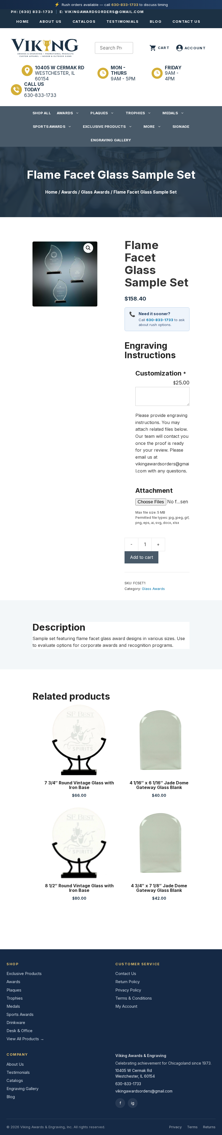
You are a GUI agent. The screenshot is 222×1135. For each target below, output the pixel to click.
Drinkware (15, 1022)
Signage (180, 126)
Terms (192, 1127)
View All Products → (25, 1038)
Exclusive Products (104, 126)
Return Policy (127, 981)
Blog (156, 21)
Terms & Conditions (133, 998)
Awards (65, 113)
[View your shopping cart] (159, 48)
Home (22, 21)
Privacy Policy (128, 990)
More (149, 126)
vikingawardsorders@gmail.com (104, 11)
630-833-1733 (124, 4)
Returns (209, 1127)
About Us (50, 21)
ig (132, 1103)
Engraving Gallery (111, 140)
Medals (170, 113)
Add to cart (141, 557)
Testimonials (122, 21)
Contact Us (186, 21)
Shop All (41, 113)
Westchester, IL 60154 (59, 73)
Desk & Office (19, 1030)
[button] (88, 248)
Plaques (99, 113)
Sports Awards (49, 126)
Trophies (135, 113)
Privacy (175, 1127)
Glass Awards (95, 192)
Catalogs (84, 21)
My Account (126, 1006)
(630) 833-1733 (36, 11)
